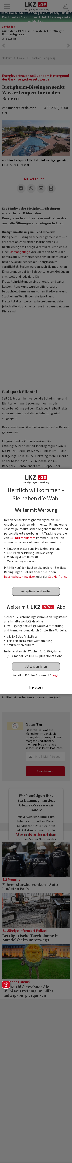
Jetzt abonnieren (36, 667)
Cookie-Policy (57, 577)
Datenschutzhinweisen (20, 577)
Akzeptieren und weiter (36, 591)
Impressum (36, 688)
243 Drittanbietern (22, 538)
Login (55, 675)
